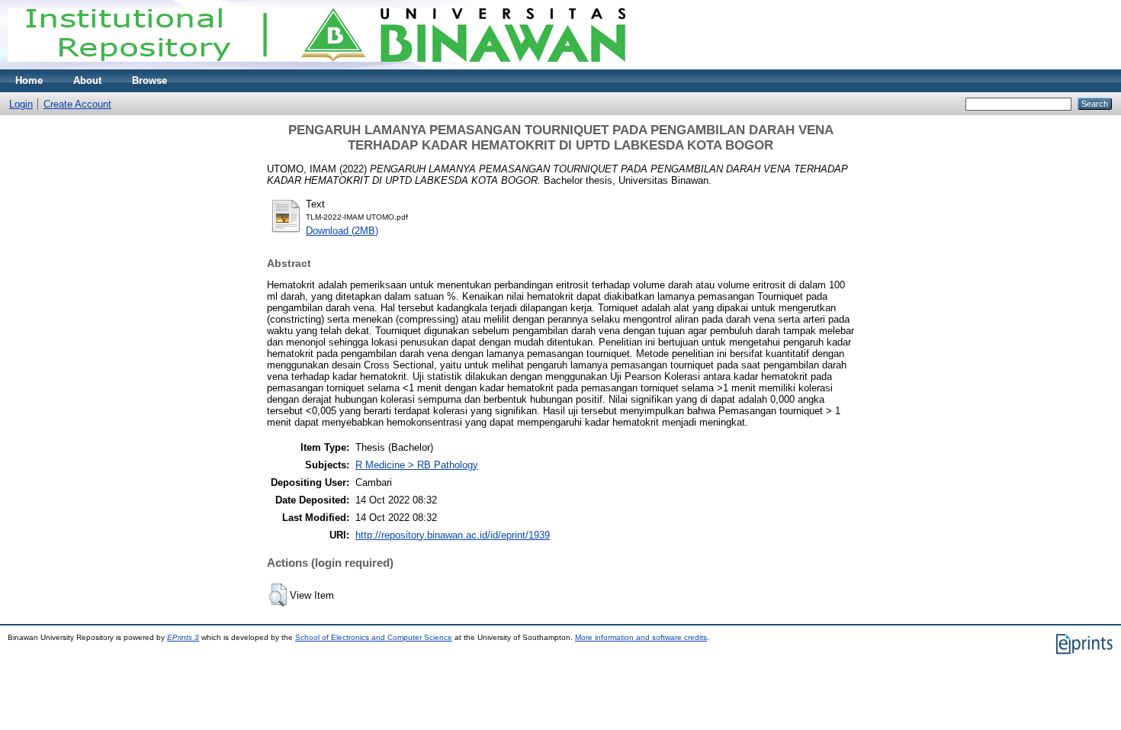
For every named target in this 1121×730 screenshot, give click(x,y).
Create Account (77, 104)
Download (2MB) (342, 230)
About (87, 80)
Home (29, 80)
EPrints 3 (183, 637)
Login (21, 104)
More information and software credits (641, 637)
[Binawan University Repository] (316, 66)
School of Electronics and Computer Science (373, 637)
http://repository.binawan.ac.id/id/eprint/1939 (452, 535)
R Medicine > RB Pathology (416, 465)
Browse (149, 80)
